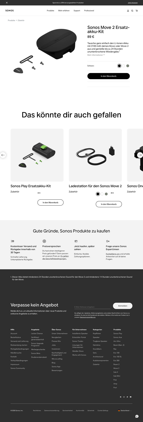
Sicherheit (91, 410)
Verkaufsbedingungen (19, 360)
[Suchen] (132, 11)
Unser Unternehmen (60, 333)
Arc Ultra (116, 341)
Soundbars (97, 349)
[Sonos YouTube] (130, 396)
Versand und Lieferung (19, 341)
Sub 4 (115, 372)
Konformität (80, 410)
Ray (114, 349)
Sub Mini (116, 376)
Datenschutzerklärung (87, 317)
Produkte (11, 20)
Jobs (54, 345)
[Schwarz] (119, 66)
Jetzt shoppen (133, 3)
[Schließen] (6, 2)
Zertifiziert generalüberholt (37, 338)
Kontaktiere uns (113, 254)
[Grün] (128, 66)
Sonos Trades (77, 341)
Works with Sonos (79, 355)
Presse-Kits (56, 341)
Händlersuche (16, 353)
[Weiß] (123, 66)
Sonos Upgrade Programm (37, 344)
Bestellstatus (16, 337)
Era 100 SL (117, 357)
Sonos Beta (35, 353)
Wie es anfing (57, 359)
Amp (115, 384)
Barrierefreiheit (68, 410)
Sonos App (56, 366)
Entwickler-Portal (79, 337)
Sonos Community (18, 368)
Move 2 (116, 368)
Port (115, 387)
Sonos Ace (117, 337)
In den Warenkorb (108, 76)
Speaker (96, 337)
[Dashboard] (9, 11)
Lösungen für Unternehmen (77, 346)
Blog (53, 363)
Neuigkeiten (56, 337)
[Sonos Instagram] (124, 397)
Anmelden (122, 306)
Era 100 (116, 353)
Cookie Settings (103, 410)
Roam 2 (116, 364)
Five (115, 380)
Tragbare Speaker (100, 341)
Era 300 (116, 360)
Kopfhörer (97, 333)
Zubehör (21, 20)
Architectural (98, 357)
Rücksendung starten (19, 345)
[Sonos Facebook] (120, 397)
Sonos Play (117, 333)
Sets (95, 353)
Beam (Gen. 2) (118, 345)
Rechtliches (37, 410)
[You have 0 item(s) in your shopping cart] (137, 11)
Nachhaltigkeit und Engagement (59, 354)
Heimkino (96, 345)
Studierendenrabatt (39, 357)
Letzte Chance (37, 333)
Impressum (15, 364)
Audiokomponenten (101, 360)
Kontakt (14, 357)
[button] (137, 416)
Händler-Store (78, 351)
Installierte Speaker (80, 333)
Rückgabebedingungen (20, 349)
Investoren (56, 349)
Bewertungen (57, 370)
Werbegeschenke (38, 349)
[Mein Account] (128, 11)
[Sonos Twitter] (127, 397)
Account (14, 333)
